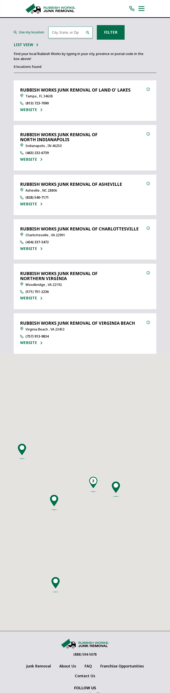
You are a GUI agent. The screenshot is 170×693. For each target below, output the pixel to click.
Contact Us (85, 675)
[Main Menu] (141, 9)
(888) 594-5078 (85, 654)
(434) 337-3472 (37, 242)
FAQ (88, 666)
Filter (110, 32)
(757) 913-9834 (37, 336)
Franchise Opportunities (122, 666)
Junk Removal (38, 666)
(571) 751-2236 (37, 292)
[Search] (87, 32)
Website (28, 110)
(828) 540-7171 (37, 197)
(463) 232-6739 (37, 153)
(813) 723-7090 (37, 103)
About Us (67, 666)
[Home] (50, 8)
